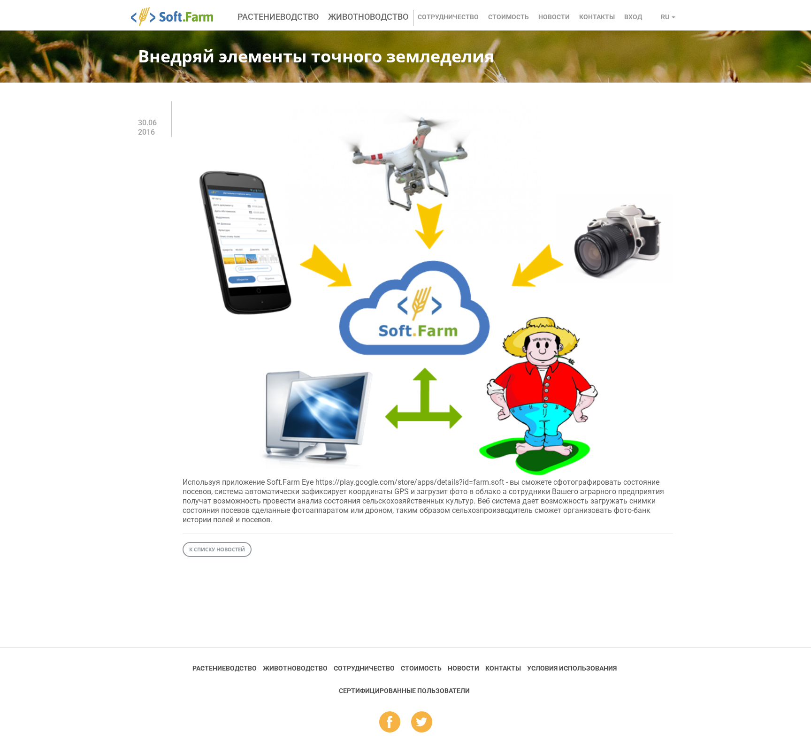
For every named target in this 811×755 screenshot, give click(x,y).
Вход (633, 17)
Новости (554, 17)
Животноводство (368, 17)
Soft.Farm (177, 16)
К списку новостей (217, 549)
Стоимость (508, 17)
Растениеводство (278, 17)
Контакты (597, 17)
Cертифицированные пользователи (404, 690)
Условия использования (572, 668)
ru (666, 17)
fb (389, 722)
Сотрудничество (448, 17)
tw (421, 722)
